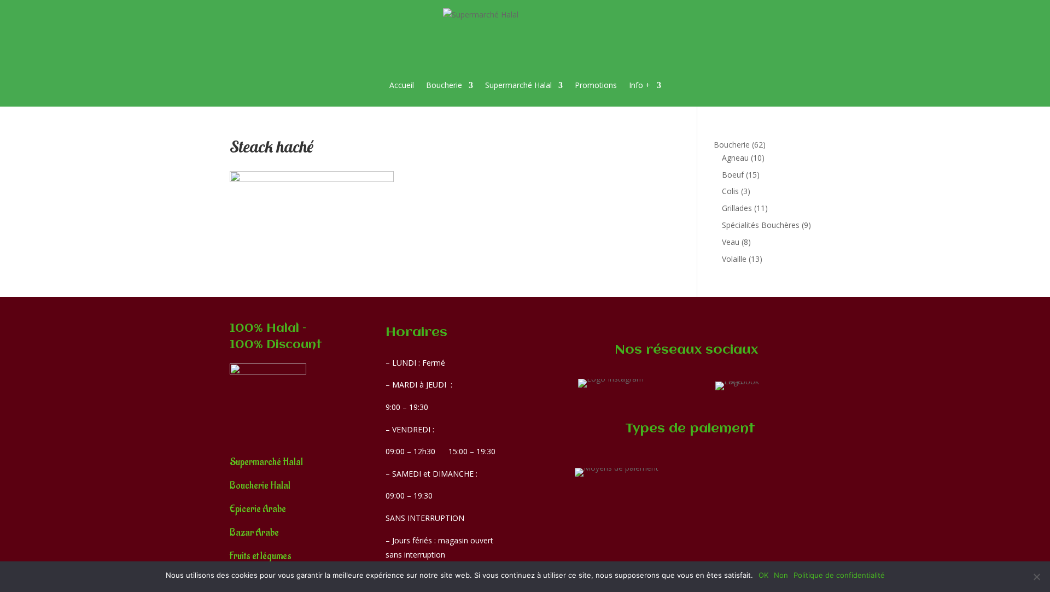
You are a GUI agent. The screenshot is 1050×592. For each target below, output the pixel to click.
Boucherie (444, 85)
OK (763, 575)
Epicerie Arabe (258, 509)
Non (781, 575)
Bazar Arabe (254, 532)
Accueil (401, 85)
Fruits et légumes (260, 556)
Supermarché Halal (518, 85)
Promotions (596, 85)
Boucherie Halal (260, 485)
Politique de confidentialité (839, 575)
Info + (639, 85)
